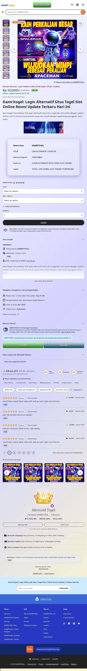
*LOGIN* (23, 345)
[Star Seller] (14, 183)
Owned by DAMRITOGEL (37, 515)
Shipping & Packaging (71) (26, 390)
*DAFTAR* (63, 345)
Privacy (41, 664)
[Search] (83, 12)
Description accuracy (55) (64, 390)
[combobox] (42, 12)
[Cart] (83, 4)
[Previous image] (14, 49)
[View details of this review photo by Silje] (54, 472)
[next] (80, 472)
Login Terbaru (49, 573)
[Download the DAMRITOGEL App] (29, 649)
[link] (5, 453)
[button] (52, 506)
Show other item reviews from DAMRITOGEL (68, 453)
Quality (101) (8, 390)
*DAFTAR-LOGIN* (42, 5)
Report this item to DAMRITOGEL (70, 82)
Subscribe (63, 588)
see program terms (68, 332)
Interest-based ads (52, 664)
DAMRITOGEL (8, 182)
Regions (74, 664)
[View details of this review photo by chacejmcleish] (33, 472)
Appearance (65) (45, 390)
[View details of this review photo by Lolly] (12, 472)
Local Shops (65, 664)
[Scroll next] (71, 390)
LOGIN (43, 222)
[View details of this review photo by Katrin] (74, 472)
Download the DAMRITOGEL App (48, 649)
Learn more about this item (43, 281)
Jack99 (71, 397)
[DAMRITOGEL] (8, 8)
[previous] (7, 472)
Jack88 (71, 425)
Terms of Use (32, 664)
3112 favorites (43, 569)
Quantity (6, 211)
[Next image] (80, 49)
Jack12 (71, 411)
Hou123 (71, 438)
